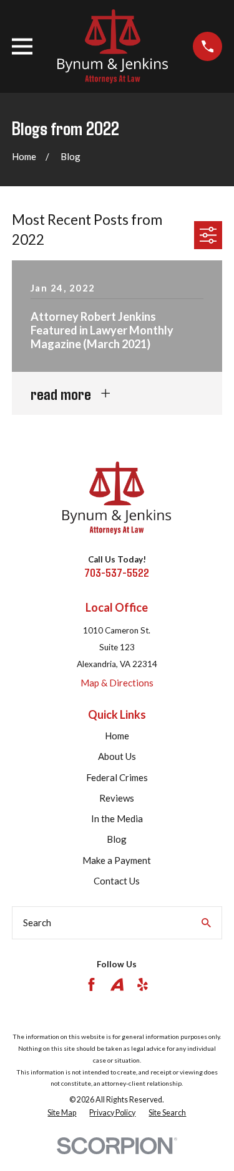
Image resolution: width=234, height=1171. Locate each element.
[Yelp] (142, 984)
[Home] (112, 46)
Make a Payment (116, 860)
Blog (117, 839)
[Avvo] (117, 984)
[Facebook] (91, 984)
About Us (117, 756)
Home (117, 735)
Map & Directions (117, 682)
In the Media (117, 818)
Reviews (116, 798)
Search (37, 922)
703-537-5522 (116, 572)
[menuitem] (61, 1113)
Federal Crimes (117, 777)
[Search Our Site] (206, 922)
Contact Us (117, 880)
